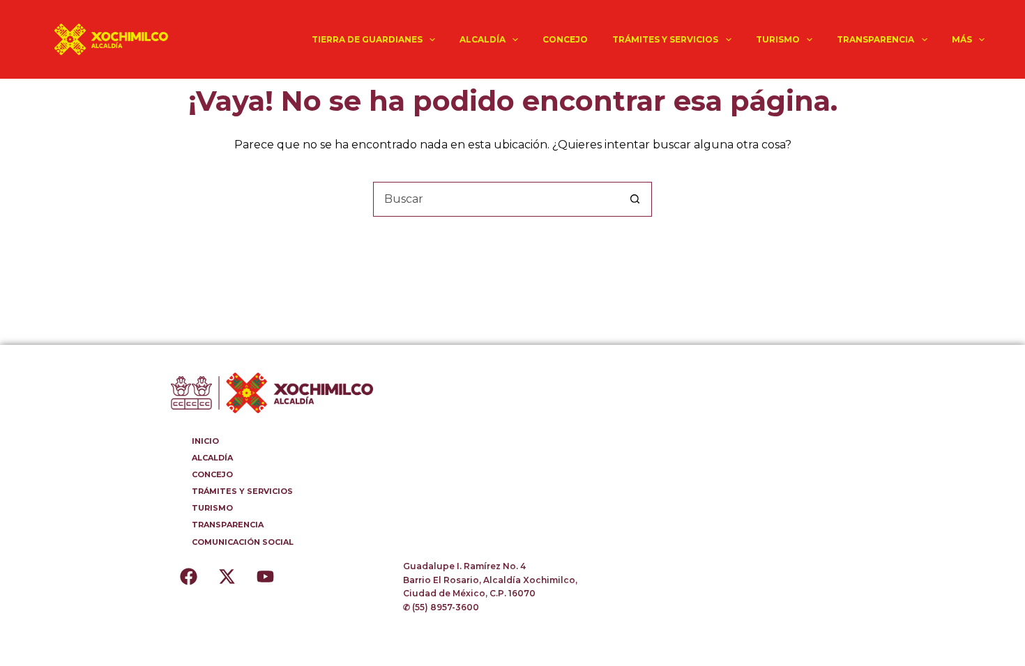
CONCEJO (565, 39)
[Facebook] (188, 576)
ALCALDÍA (483, 39)
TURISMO (778, 39)
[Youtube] (265, 576)
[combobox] (496, 199)
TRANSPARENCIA (875, 39)
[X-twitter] (226, 576)
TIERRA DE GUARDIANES (367, 39)
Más (962, 39)
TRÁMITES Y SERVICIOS (665, 39)
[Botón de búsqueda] (634, 199)
